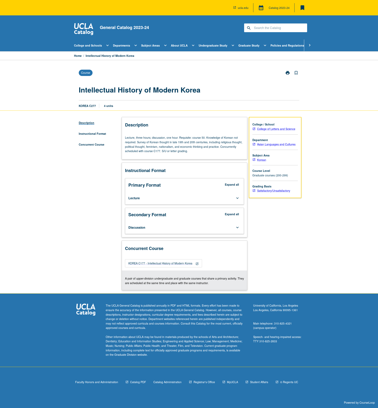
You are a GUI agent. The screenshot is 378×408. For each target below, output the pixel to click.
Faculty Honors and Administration (96, 382)
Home (78, 56)
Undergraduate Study (213, 45)
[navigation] (163, 263)
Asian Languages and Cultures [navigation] (276, 144)
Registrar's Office (204, 382)
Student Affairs (259, 382)
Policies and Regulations (287, 45)
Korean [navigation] (261, 160)
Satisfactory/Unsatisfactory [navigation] (273, 191)
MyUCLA (232, 382)
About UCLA (179, 45)
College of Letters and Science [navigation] (276, 129)
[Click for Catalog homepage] (84, 29)
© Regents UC (289, 382)
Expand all (232, 184)
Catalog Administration (167, 382)
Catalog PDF (138, 382)
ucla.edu (243, 8)
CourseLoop (367, 402)
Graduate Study (248, 45)
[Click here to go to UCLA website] (86, 310)
